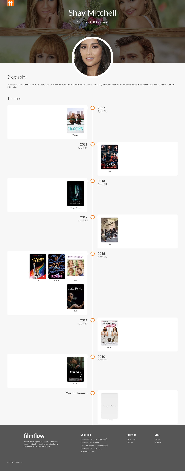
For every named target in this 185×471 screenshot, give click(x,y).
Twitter (130, 442)
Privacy (158, 442)
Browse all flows (87, 451)
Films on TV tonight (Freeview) (93, 439)
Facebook (131, 439)
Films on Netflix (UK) (89, 442)
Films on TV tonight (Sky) (91, 448)
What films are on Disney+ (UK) (94, 445)
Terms (157, 439)
